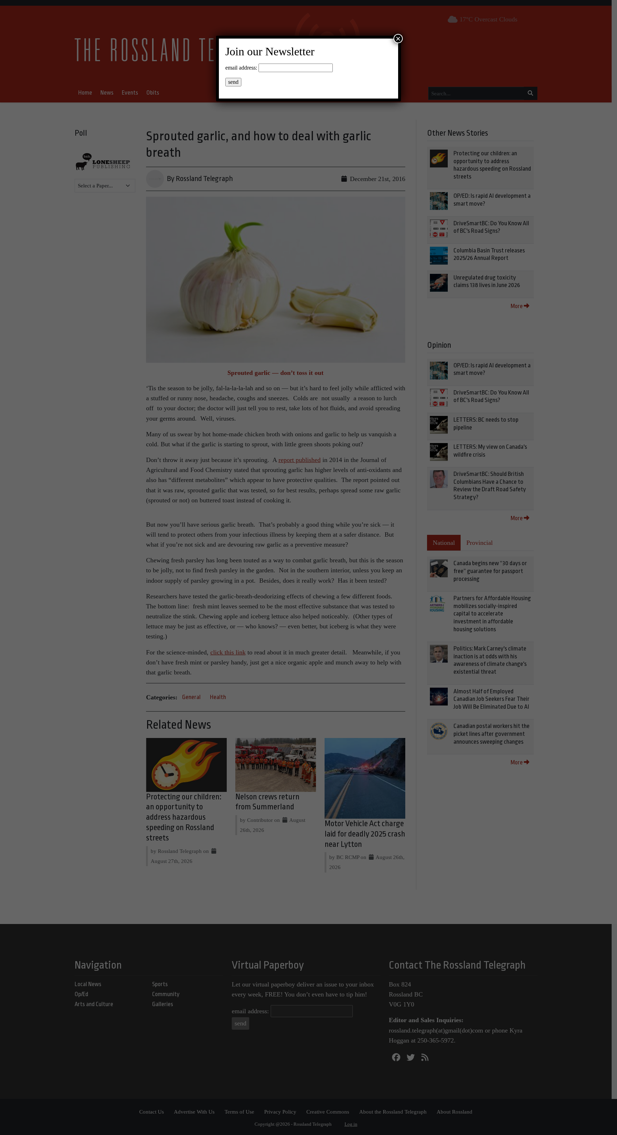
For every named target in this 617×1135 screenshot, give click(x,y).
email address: (241, 68)
